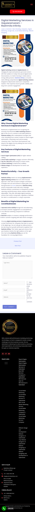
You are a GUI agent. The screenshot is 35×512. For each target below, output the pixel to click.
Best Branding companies (20, 29)
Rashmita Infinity (19, 78)
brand (14, 185)
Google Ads (11, 31)
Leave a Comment (6, 29)
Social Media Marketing (21, 31)
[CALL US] (4, 508)
